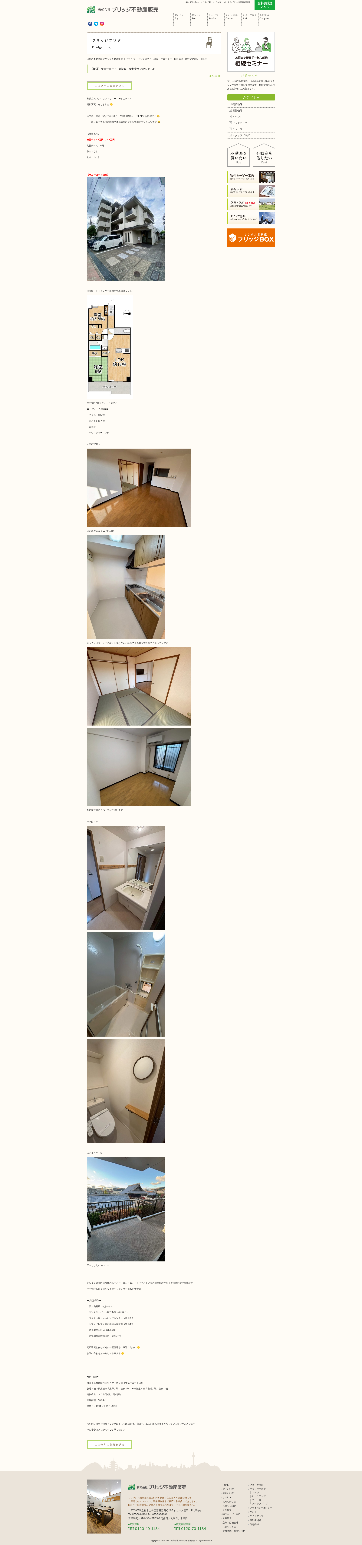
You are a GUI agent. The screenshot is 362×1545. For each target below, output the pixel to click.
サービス (227, 1497)
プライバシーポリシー (261, 1507)
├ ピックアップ (258, 1496)
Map (197, 1510)
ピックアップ (239, 123)
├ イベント (255, 1492)
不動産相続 (255, 1520)
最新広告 (227, 1518)
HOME (225, 1485)
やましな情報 (256, 1485)
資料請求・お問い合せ (233, 1531)
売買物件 (237, 104)
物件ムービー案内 (231, 1514)
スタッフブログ (241, 135)
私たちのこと (229, 1501)
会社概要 (227, 1510)
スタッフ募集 (229, 1526)
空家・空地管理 (230, 1522)
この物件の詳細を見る (109, 85)
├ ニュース (255, 1500)
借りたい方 (228, 1493)
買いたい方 (228, 1489)
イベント (237, 116)
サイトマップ (256, 1516)
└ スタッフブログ (259, 1503)
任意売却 (254, 1524)
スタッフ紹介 (229, 1506)
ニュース (237, 129)
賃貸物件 (237, 110)
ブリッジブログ (258, 1489)
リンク (253, 1512)
